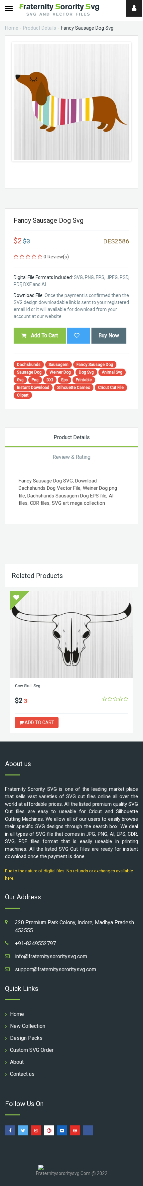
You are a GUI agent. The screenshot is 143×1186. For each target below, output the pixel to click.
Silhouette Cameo (73, 387)
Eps (64, 380)
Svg (20, 380)
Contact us (22, 1074)
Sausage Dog (29, 372)
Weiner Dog (60, 372)
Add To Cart (44, 335)
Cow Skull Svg (27, 686)
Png (35, 380)
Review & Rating (71, 457)
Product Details (39, 28)
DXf (50, 380)
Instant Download (33, 387)
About (17, 1062)
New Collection (27, 1026)
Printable (84, 380)
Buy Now (108, 335)
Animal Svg (112, 372)
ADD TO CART (39, 722)
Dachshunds (29, 364)
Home (11, 28)
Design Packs (26, 1038)
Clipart (23, 395)
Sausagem (59, 364)
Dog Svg (86, 372)
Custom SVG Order (32, 1050)
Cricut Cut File (111, 387)
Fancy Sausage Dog (94, 364)
